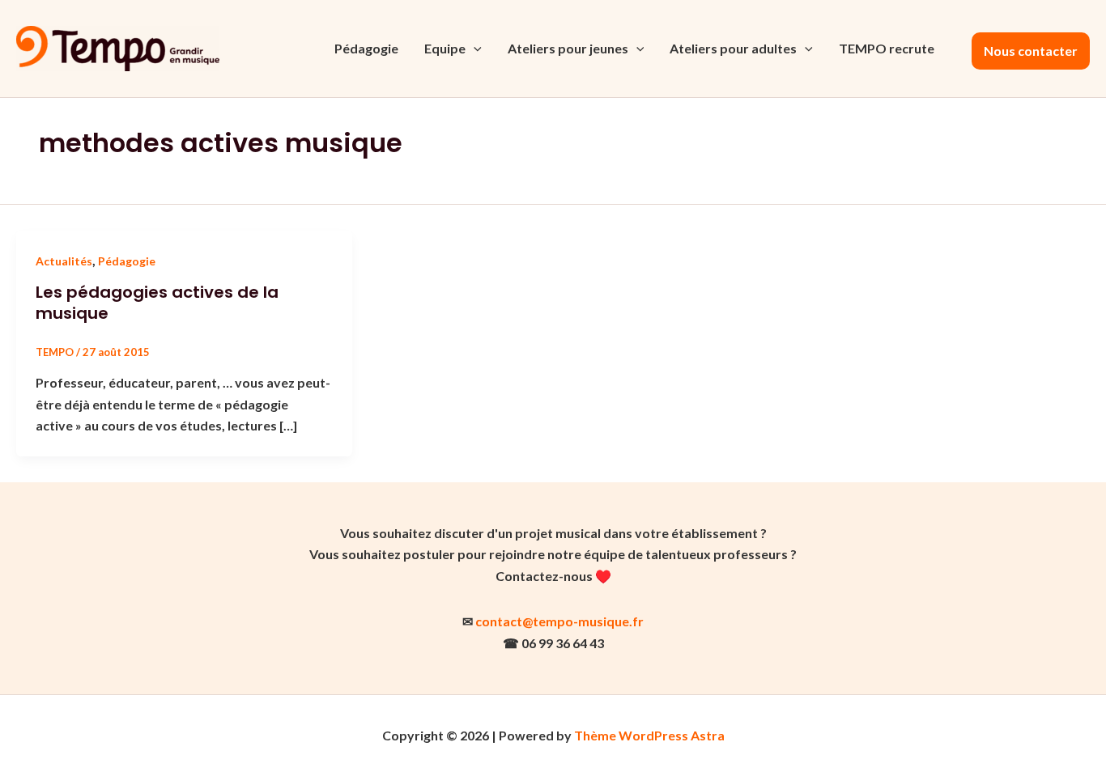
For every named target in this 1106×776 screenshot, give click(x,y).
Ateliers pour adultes (733, 48)
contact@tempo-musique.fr (559, 621)
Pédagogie (366, 48)
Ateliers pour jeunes (568, 48)
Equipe (445, 48)
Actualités (64, 261)
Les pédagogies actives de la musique (157, 302)
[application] (474, 48)
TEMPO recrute (886, 48)
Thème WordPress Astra (649, 735)
